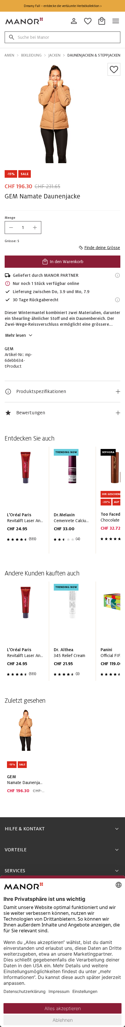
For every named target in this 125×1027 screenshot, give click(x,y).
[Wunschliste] (114, 69)
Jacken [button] (54, 55)
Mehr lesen (15, 335)
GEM (9, 348)
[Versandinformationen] (117, 275)
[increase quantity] (35, 227)
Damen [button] (8, 55)
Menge (10, 217)
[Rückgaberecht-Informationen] (117, 300)
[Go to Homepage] (24, 21)
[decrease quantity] (11, 227)
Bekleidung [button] (31, 55)
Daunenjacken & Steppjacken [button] (93, 55)
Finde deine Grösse (102, 247)
